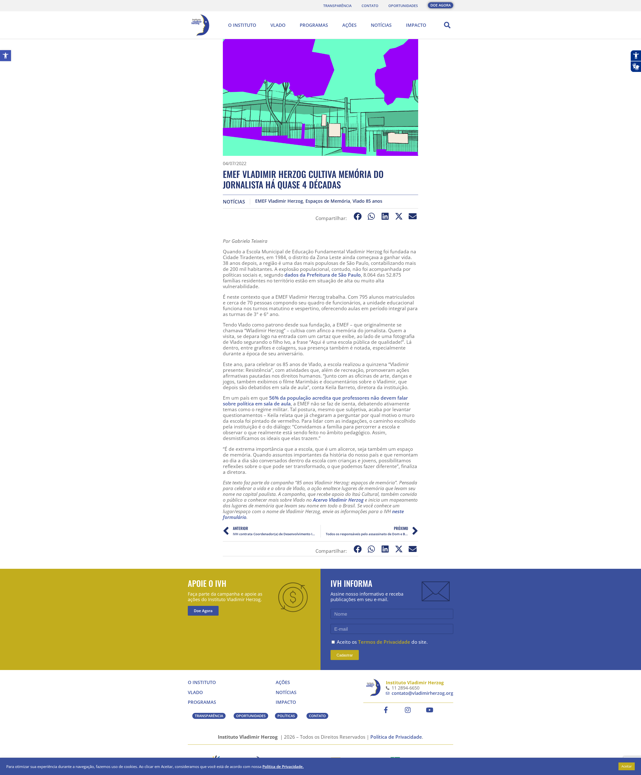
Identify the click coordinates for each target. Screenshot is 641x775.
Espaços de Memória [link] (327, 201)
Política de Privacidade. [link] (283, 766)
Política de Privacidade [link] (396, 736)
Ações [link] (349, 25)
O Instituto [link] (242, 25)
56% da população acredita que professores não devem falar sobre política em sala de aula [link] (315, 400)
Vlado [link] (277, 25)
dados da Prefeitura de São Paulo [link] (322, 274)
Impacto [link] (416, 25)
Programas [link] (314, 25)
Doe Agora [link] (203, 610)
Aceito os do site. (382, 641)
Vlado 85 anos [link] (367, 201)
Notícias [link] (381, 25)
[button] (447, 25)
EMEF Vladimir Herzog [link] (279, 201)
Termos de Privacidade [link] (384, 641)
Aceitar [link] (626, 766)
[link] (5, 55)
